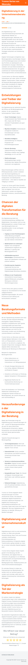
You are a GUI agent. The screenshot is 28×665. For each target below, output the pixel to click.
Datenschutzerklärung (8, 654)
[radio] (7, 640)
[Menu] (25, 2)
